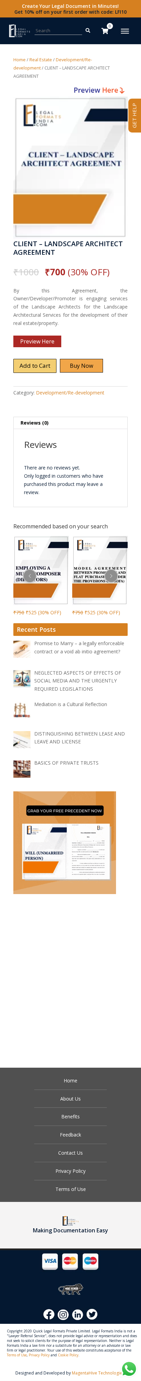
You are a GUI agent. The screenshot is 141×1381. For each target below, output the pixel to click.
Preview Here (37, 341)
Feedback (70, 1134)
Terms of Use (70, 1189)
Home (19, 60)
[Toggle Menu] (125, 31)
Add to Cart (35, 365)
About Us (70, 1098)
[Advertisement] (70, 977)
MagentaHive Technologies (98, 1373)
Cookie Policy (68, 1355)
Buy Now (81, 365)
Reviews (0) (35, 422)
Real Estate (40, 60)
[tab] (70, 423)
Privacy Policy (70, 1171)
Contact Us (70, 1153)
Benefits (70, 1116)
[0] (104, 31)
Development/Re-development (70, 392)
